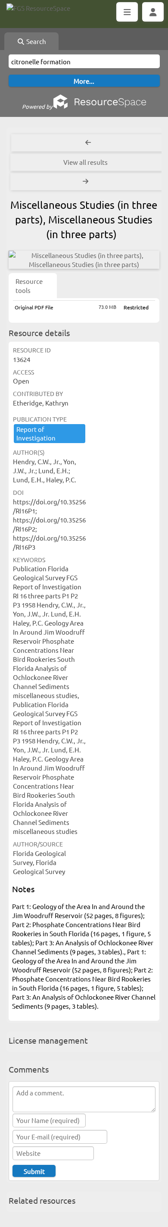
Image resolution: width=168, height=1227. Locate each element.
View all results (85, 162)
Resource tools (29, 285)
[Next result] (86, 181)
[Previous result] (88, 142)
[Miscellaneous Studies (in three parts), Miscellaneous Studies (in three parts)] (84, 260)
